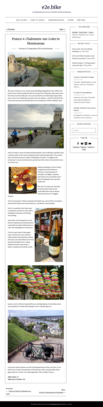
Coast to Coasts (37, 20)
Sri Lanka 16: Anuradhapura (83, 92)
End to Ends (21, 20)
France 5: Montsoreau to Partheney (51, 392)
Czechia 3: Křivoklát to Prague (84, 77)
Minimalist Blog (55, 404)
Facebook (76, 147)
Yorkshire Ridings (56, 20)
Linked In (91, 147)
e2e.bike (51, 7)
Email (84, 149)
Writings (81, 20)
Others (70, 20)
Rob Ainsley (48, 49)
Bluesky (83, 147)
